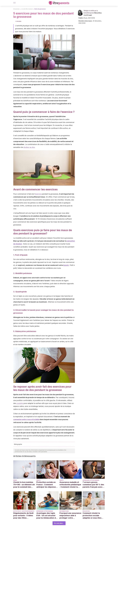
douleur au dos (29, 147)
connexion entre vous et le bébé (26, 419)
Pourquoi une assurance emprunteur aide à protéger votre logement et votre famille (70, 515)
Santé (38, 480)
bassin (66, 265)
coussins (20, 403)
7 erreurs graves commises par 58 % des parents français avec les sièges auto (93, 484)
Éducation (86, 511)
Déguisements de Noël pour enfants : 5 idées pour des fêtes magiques (23, 515)
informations (64, 511)
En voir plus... (59, 523)
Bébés (15, 480)
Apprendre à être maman (91, 480)
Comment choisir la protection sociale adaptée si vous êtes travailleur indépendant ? (93, 515)
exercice (38, 194)
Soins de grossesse (40, 9)
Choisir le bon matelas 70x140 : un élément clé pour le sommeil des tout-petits (24, 484)
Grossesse (16, 9)
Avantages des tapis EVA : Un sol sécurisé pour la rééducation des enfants (47, 515)
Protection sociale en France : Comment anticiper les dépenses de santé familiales (46, 484)
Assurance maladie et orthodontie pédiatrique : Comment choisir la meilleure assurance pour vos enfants (70, 484)
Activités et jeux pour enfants (23, 511)
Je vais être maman (27, 9)
